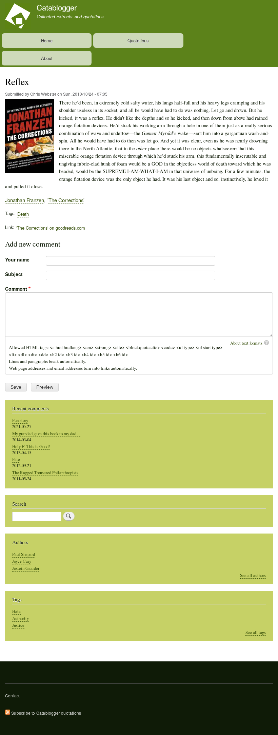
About (47, 58)
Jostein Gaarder (25, 568)
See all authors (253, 575)
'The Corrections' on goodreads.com (50, 228)
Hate (16, 611)
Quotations (138, 40)
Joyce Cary (21, 561)
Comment (16, 288)
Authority (20, 618)
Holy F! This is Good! (31, 446)
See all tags (255, 632)
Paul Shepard (23, 554)
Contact (12, 695)
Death (23, 214)
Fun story (20, 420)
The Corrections (65, 200)
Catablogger (57, 7)
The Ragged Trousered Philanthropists (45, 473)
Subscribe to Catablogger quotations (45, 713)
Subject (14, 274)
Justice (18, 625)
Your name (17, 259)
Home (47, 40)
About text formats (246, 343)
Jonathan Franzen (24, 200)
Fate (16, 459)
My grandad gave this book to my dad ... (46, 434)
